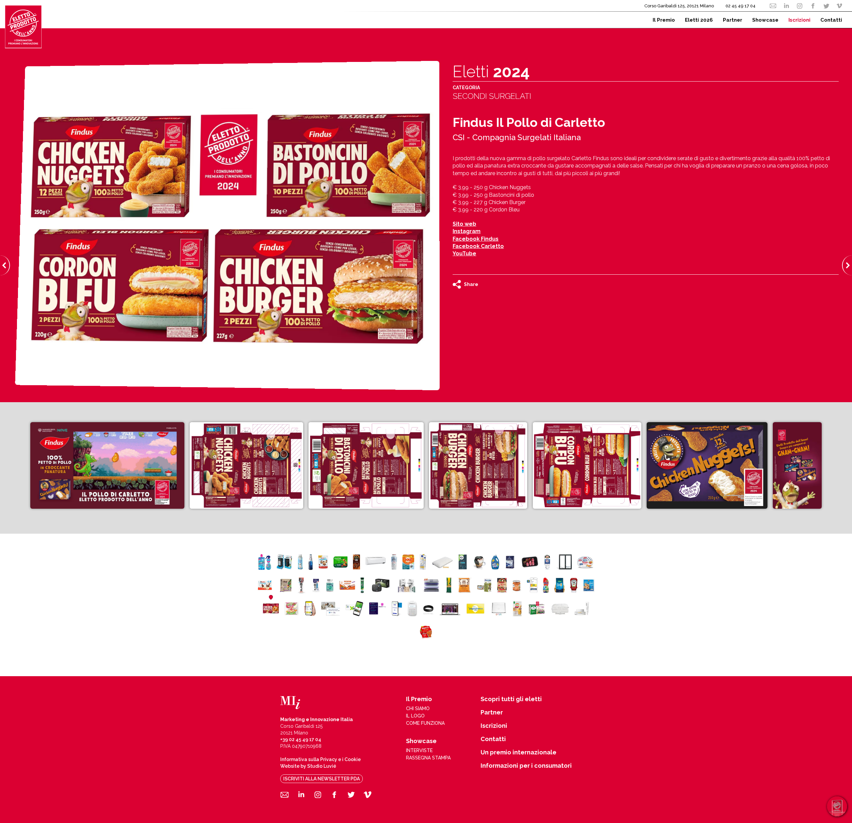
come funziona (425, 723)
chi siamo (418, 708)
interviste (419, 750)
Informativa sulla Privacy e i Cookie (320, 759)
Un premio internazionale (518, 752)
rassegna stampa (428, 757)
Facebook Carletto (478, 246)
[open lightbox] (107, 465)
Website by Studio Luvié (308, 766)
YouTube (464, 253)
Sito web (464, 224)
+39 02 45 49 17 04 (300, 739)
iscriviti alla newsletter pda (321, 778)
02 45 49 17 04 (740, 5)
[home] (23, 26)
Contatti (493, 739)
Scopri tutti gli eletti (511, 699)
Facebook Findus (476, 239)
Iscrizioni (494, 726)
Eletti (491, 71)
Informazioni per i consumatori (526, 766)
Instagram (467, 231)
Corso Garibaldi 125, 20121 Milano (679, 5)
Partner (492, 712)
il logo (415, 715)
